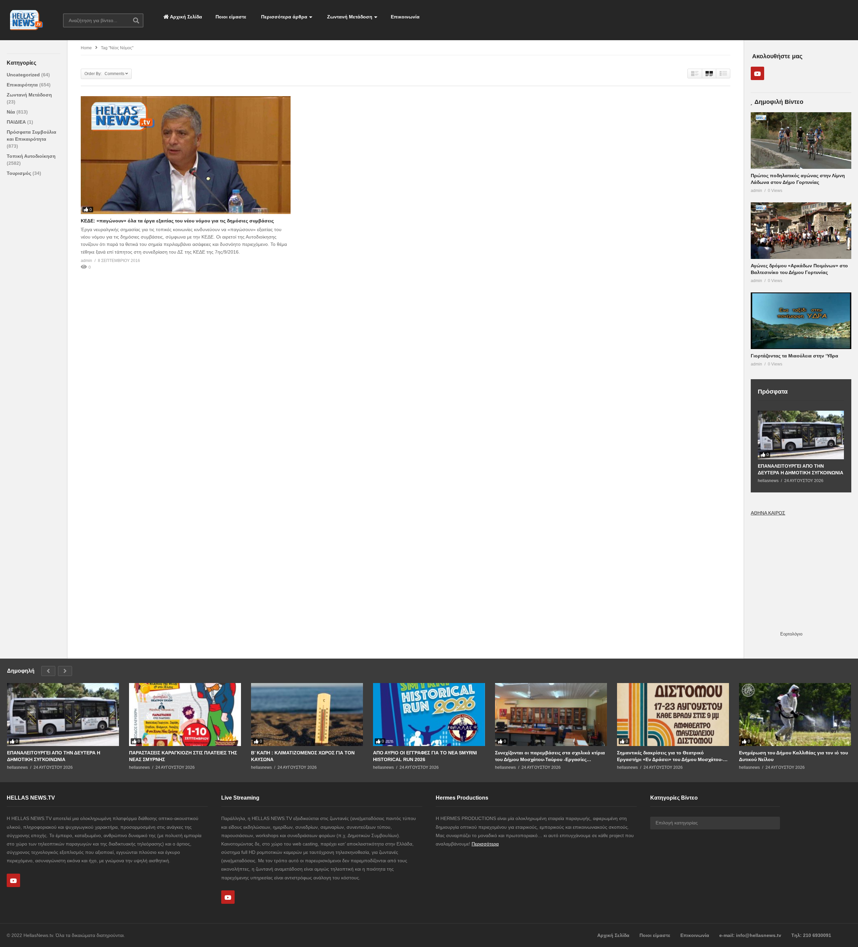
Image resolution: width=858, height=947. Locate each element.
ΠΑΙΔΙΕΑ (17, 122)
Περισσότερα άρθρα (283, 16)
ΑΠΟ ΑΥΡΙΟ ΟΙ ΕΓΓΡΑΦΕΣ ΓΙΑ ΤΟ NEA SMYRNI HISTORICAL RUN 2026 (425, 756)
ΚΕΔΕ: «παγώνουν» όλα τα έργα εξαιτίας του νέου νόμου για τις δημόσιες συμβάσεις (177, 220)
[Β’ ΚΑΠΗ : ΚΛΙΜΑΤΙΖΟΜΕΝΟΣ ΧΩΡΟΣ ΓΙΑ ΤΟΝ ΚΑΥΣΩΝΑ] (307, 714)
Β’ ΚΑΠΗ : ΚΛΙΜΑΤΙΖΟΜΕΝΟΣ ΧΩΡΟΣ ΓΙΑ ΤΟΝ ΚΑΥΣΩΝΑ (303, 756)
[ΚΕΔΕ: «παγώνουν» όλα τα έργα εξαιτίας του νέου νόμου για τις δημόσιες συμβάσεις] (186, 155)
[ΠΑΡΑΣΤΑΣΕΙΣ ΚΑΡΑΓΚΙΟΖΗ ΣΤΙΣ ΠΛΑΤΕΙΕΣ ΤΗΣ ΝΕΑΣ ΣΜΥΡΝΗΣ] (185, 714)
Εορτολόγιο (791, 633)
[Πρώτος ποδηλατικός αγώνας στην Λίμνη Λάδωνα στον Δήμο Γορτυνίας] (801, 140)
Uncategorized (24, 74)
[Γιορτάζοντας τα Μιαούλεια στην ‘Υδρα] (801, 320)
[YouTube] (757, 73)
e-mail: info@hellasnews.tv (750, 935)
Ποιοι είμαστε (231, 16)
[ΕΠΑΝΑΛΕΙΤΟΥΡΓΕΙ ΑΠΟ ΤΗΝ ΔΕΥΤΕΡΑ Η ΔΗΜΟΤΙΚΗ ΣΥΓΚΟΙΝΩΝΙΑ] (801, 435)
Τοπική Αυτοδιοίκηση (31, 156)
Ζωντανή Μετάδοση (349, 16)
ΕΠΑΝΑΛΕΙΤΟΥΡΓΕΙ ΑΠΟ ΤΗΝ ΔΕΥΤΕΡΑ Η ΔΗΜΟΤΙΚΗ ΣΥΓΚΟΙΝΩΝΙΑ (800, 469)
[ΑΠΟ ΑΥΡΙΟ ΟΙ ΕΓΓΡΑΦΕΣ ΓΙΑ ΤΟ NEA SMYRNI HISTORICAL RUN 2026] (429, 714)
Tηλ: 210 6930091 (811, 935)
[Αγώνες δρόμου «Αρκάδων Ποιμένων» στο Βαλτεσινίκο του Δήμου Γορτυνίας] (801, 230)
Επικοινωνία (405, 16)
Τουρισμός (20, 173)
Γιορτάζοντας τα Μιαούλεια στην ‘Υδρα (794, 355)
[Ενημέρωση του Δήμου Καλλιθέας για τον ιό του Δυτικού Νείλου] (795, 714)
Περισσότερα (485, 844)
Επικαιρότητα (23, 84)
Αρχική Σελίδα (185, 16)
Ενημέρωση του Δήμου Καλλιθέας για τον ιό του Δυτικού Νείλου (793, 756)
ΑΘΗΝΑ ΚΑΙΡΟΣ (768, 513)
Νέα (11, 112)
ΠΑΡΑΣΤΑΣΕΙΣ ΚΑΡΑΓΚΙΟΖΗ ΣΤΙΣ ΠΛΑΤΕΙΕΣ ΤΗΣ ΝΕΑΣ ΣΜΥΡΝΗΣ (183, 756)
